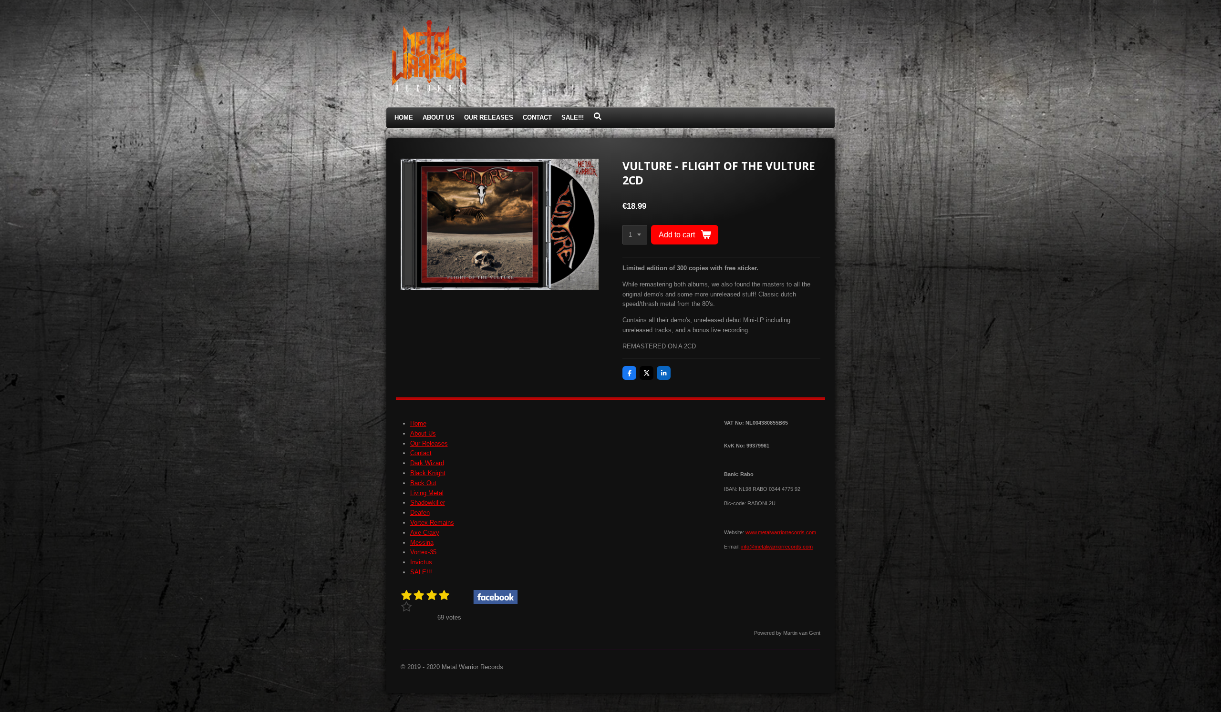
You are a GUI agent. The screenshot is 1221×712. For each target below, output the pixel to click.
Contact (421, 453)
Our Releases (429, 443)
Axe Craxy (424, 532)
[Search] (598, 116)
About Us (423, 433)
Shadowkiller (427, 502)
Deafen (420, 512)
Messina (422, 542)
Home (418, 423)
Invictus (421, 562)
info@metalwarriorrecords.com (777, 546)
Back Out (423, 483)
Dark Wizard (427, 463)
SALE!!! (421, 572)
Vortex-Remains (432, 522)
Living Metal (427, 493)
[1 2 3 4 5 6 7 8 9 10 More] (634, 234)
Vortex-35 (423, 552)
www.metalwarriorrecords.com (780, 532)
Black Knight (427, 473)
